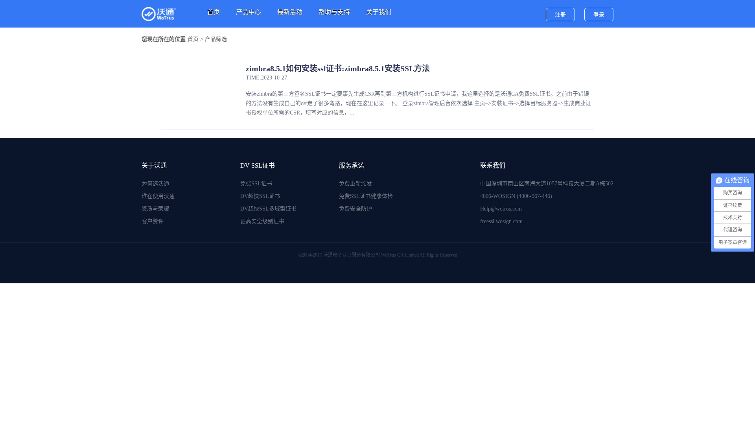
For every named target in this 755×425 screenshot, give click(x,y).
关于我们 (378, 12)
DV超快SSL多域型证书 (268, 209)
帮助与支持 (334, 12)
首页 (213, 12)
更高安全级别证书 (262, 221)
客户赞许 (153, 221)
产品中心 (248, 12)
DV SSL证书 (257, 165)
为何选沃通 (155, 184)
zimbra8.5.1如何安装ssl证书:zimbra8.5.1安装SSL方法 (338, 68)
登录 (598, 15)
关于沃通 (154, 165)
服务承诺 (351, 165)
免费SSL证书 (256, 184)
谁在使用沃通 (158, 196)
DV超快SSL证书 (260, 196)
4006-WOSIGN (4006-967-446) (516, 196)
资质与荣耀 (155, 209)
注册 (560, 15)
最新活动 (289, 12)
